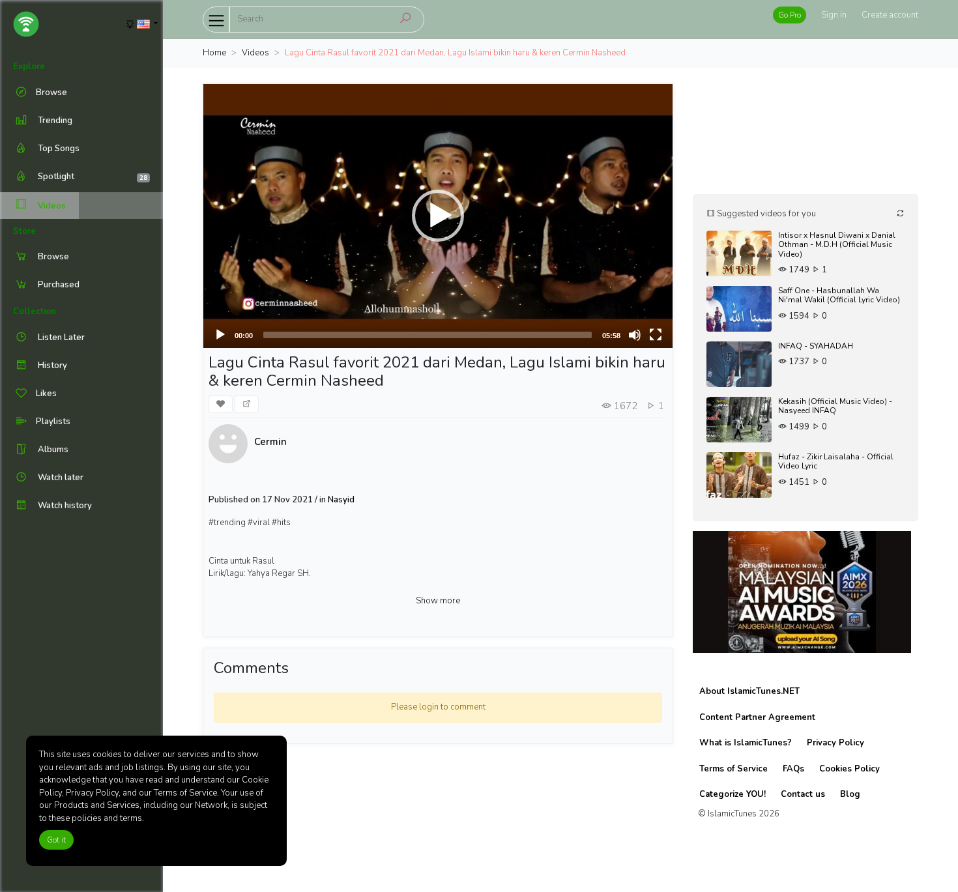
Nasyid (341, 500)
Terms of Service (733, 769)
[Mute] (634, 334)
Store (24, 231)
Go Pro (789, 15)
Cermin (270, 441)
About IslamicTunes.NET (749, 691)
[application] (438, 216)
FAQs (793, 769)
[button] (438, 216)
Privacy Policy (835, 743)
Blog (850, 794)
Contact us (803, 794)
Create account (890, 15)
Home (214, 53)
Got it (56, 840)
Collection (34, 311)
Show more (438, 601)
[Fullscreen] (655, 334)
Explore (29, 66)
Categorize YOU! (732, 794)
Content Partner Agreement (757, 717)
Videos (51, 206)
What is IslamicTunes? (745, 743)
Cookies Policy (849, 769)
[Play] (220, 334)
